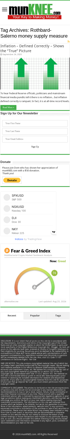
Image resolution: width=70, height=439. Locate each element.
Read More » (8, 107)
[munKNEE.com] (34, 10)
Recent (12, 315)
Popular (35, 315)
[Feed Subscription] (69, 41)
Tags (58, 315)
